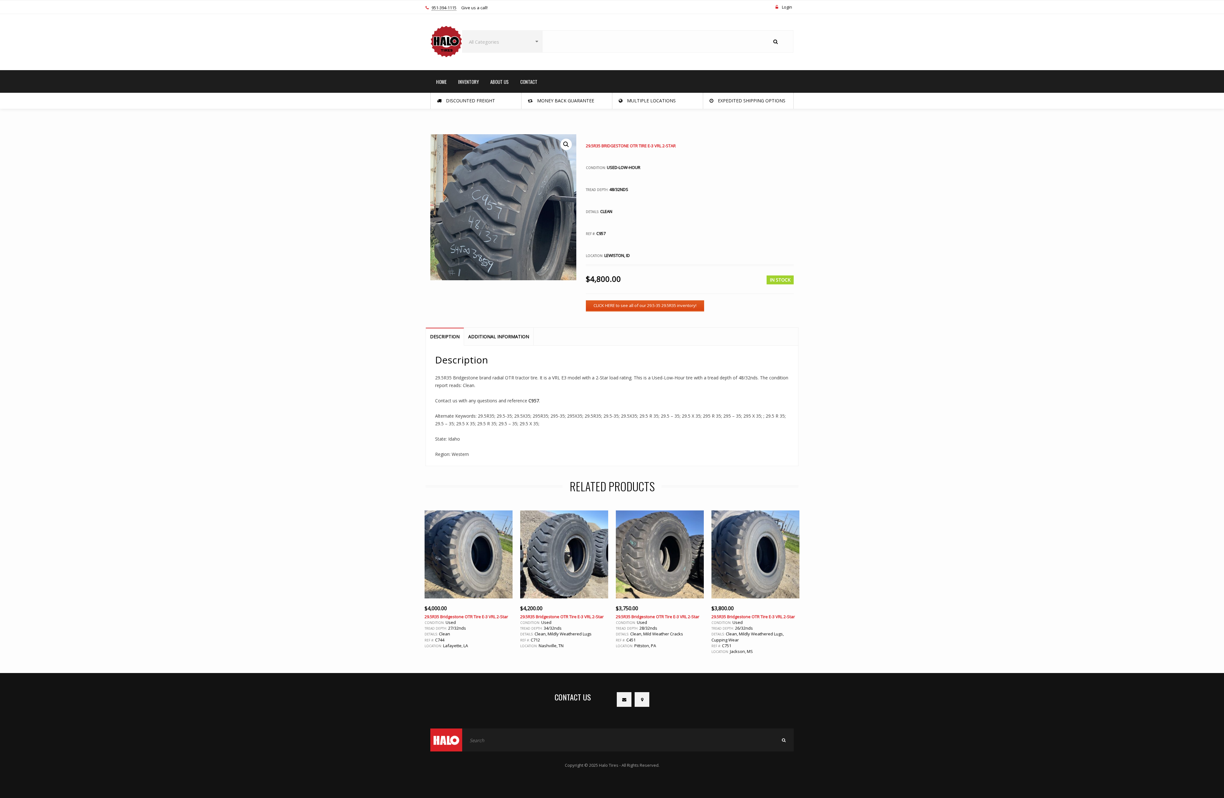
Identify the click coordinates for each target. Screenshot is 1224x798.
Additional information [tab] (498, 336)
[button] (566, 144)
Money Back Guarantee (565, 101)
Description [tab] (445, 336)
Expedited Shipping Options (751, 101)
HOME (441, 81)
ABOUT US (499, 81)
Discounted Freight (470, 101)
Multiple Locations (651, 101)
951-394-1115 (444, 8)
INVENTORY (468, 81)
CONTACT (528, 81)
